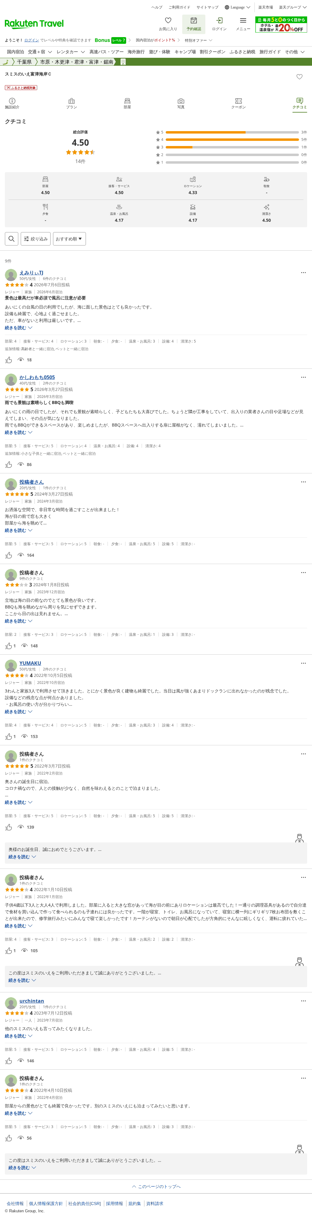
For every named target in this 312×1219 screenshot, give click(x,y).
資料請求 (154, 1203)
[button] (36, 275)
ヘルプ (156, 7)
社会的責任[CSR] (84, 1203)
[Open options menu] (303, 272)
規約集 (134, 1203)
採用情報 (114, 1203)
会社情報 (15, 1203)
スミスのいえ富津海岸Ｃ (28, 74)
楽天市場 (265, 7)
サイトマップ (207, 7)
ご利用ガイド (179, 7)
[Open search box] (11, 239)
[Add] (299, 77)
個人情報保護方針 (46, 1203)
